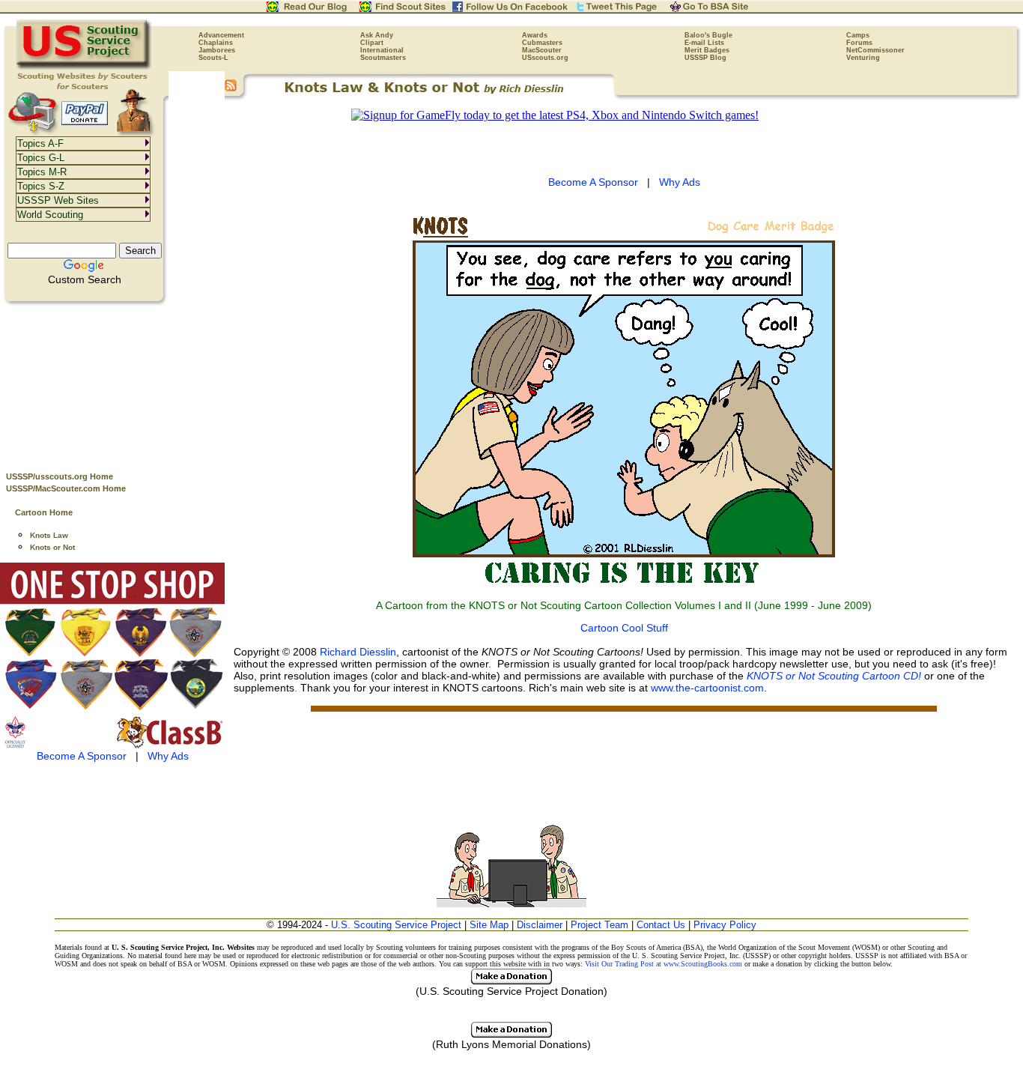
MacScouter (542, 50)
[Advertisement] (112, 383)
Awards (534, 35)
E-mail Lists (704, 42)
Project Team (599, 924)
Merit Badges (706, 50)
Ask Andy (376, 35)
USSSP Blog (705, 57)
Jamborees (216, 50)
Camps (857, 35)
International (382, 50)
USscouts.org (545, 57)
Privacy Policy (724, 924)
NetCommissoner (875, 50)
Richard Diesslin (358, 652)
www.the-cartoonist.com (707, 688)
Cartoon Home (44, 512)
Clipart (371, 42)
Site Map (489, 924)
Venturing (863, 57)
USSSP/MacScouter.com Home (66, 488)
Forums (859, 42)
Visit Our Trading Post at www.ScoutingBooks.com (663, 964)
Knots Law (49, 535)
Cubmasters (542, 42)
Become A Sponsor (82, 756)
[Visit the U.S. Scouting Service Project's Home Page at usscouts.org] (84, 67)
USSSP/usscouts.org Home (59, 476)
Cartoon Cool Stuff (624, 628)
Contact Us (661, 924)
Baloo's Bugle (708, 35)
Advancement (221, 35)
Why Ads (168, 756)
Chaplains (215, 42)
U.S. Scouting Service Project (396, 924)
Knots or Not (52, 547)
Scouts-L (213, 57)
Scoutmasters (383, 57)
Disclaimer (539, 924)
